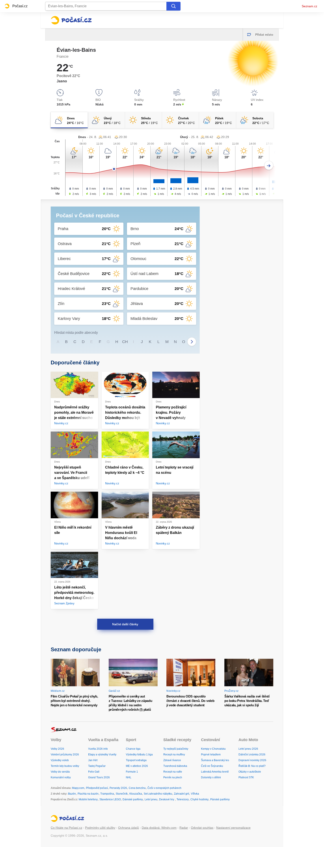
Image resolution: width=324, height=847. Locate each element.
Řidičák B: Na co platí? (252, 766)
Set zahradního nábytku (158, 793)
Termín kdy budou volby (65, 766)
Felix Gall (93, 771)
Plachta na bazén (88, 793)
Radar (183, 827)
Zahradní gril (181, 793)
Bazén (72, 793)
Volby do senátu (60, 771)
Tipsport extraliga (136, 760)
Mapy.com (78, 788)
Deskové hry (167, 799)
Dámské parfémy (133, 799)
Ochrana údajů (128, 827)
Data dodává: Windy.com (159, 827)
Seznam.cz (309, 6)
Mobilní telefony (88, 799)
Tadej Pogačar (97, 766)
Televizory (183, 799)
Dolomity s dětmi (211, 777)
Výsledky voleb (60, 760)
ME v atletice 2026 (137, 766)
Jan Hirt (92, 760)
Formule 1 (132, 771)
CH (125, 342)
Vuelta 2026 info (98, 748)
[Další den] (268, 165)
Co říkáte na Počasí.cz (66, 827)
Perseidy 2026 (118, 788)
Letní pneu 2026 (248, 748)
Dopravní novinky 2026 (252, 760)
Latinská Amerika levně (215, 771)
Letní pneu (151, 799)
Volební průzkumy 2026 (65, 754)
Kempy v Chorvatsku (213, 748)
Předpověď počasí (97, 788)
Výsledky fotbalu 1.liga (139, 754)
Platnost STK (246, 777)
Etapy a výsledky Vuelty (102, 754)
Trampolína (107, 793)
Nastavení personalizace (233, 827)
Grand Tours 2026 (99, 777)
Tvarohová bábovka (175, 766)
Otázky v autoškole (249, 771)
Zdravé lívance (172, 760)
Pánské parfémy (220, 799)
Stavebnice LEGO (110, 799)
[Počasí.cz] (71, 20)
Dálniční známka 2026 (251, 754)
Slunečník (122, 793)
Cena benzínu (137, 788)
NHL (128, 777)
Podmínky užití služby (100, 827)
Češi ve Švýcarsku (212, 766)
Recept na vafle (172, 771)
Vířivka (195, 793)
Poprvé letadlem (211, 754)
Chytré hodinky (199, 799)
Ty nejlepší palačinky (175, 748)
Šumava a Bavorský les (215, 760)
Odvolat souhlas (202, 827)
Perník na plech (172, 777)
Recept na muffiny (174, 754)
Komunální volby (61, 777)
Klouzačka (135, 793)
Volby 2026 (57, 748)
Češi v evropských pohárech (164, 788)
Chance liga (133, 748)
